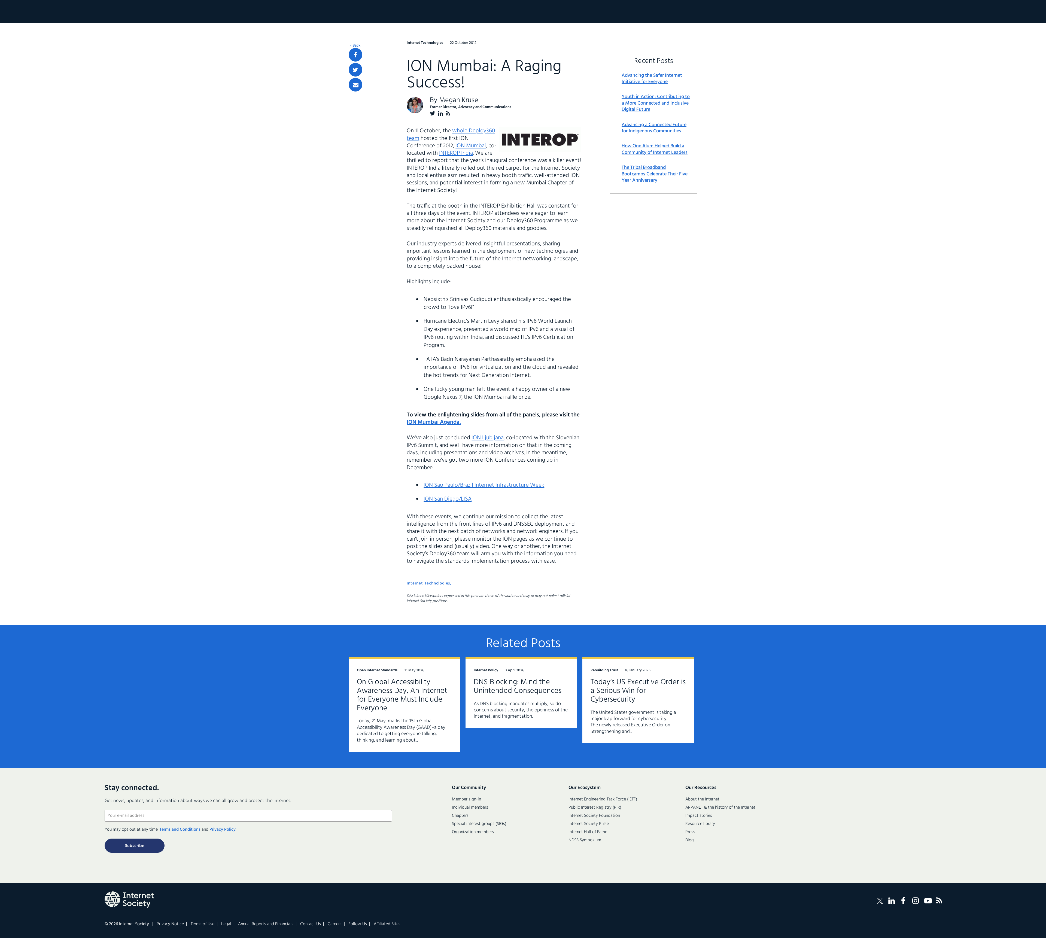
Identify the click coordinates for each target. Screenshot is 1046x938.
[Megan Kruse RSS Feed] (448, 113)
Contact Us (310, 924)
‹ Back (355, 46)
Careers (335, 924)
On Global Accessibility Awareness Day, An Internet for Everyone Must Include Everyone (402, 695)
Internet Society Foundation (594, 815)
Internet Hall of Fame (587, 832)
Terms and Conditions (179, 829)
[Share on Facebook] (355, 55)
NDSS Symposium (584, 840)
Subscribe (134, 845)
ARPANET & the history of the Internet (720, 807)
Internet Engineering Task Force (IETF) (602, 799)
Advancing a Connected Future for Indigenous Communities (654, 128)
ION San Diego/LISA (448, 499)
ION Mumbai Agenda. (434, 422)
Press (690, 832)
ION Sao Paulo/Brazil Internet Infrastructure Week (484, 485)
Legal (226, 924)
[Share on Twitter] (355, 70)
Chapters (460, 815)
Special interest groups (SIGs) (479, 823)
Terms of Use (202, 924)
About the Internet (702, 799)
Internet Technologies (428, 583)
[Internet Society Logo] (129, 899)
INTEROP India (456, 153)
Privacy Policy (222, 829)
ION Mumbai (470, 145)
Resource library (700, 823)
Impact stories (698, 815)
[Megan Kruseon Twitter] (432, 113)
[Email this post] (355, 85)
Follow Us (357, 924)
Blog (689, 840)
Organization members (473, 832)
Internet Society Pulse (588, 823)
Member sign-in (466, 799)
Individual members (470, 807)
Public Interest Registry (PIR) (594, 807)
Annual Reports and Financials (265, 924)
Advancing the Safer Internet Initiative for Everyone (652, 78)
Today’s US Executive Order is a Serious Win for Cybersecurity (638, 691)
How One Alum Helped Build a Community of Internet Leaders (655, 149)
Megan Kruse (458, 100)
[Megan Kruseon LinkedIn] (440, 113)
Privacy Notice (170, 924)
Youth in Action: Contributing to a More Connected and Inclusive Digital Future (656, 103)
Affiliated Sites (387, 924)
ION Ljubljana (488, 437)
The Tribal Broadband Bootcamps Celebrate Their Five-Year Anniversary (655, 174)
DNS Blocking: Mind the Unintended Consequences (517, 686)
